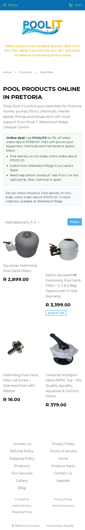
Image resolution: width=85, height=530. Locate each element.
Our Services (21, 473)
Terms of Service (63, 451)
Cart (78, 5)
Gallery (22, 481)
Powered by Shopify (59, 525)
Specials (63, 481)
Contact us (22, 444)
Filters (74, 221)
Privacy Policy (63, 444)
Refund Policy (22, 451)
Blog (22, 488)
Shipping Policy (22, 459)
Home (7, 72)
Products (26, 72)
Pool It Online (31, 525)
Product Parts (63, 466)
